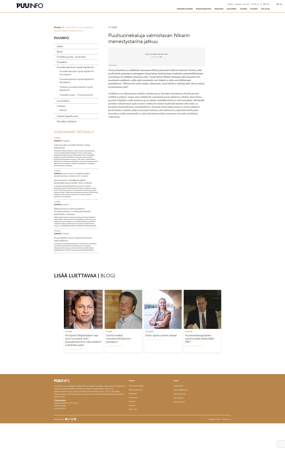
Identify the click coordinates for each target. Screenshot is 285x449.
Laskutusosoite (179, 394)
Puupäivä (238, 4)
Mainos (63, 110)
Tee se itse (265, 9)
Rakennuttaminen (203, 9)
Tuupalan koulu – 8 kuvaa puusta (76, 94)
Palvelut (230, 4)
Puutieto (254, 9)
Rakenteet (219, 9)
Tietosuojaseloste (180, 390)
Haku (268, 4)
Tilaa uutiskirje (179, 402)
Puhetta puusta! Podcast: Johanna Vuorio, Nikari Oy (126, 67)
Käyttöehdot (178, 386)
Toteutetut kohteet (185, 9)
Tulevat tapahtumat (67, 116)
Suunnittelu (232, 9)
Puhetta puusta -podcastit (71, 56)
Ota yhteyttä (178, 398)
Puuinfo (110, 67)
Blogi (59, 51)
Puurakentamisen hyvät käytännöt (75, 67)
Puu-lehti (246, 4)
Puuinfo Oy (255, 4)
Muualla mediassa (66, 121)
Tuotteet (243, 9)
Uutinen (61, 106)
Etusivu (57, 27)
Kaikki (60, 46)
